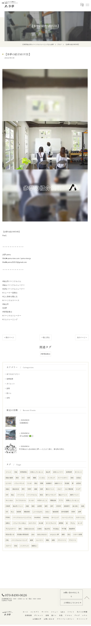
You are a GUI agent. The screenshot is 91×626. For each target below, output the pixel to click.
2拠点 (7, 489)
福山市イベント (18, 506)
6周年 (73, 511)
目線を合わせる (29, 528)
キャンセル (9, 500)
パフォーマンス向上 (19, 523)
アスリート (72, 540)
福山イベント (63, 495)
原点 (69, 534)
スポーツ (8, 546)
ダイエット (11, 384)
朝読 (33, 506)
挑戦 (63, 534)
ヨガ (23, 477)
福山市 (48, 472)
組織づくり (58, 483)
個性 (20, 528)
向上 (12, 511)
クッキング (51, 477)
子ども (73, 523)
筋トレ (9, 393)
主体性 (39, 528)
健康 (31, 540)
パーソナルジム (32, 495)
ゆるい (48, 511)
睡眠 (34, 477)
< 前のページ (9, 337)
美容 (17, 477)
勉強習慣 (55, 511)
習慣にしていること (72, 500)
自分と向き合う (42, 534)
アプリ (61, 500)
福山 (12, 495)
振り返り (75, 506)
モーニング (55, 517)
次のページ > (82, 337)
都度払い (34, 546)
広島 (7, 540)
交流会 (78, 477)
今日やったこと (42, 500)
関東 (41, 483)
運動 (47, 540)
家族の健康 (9, 477)
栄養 (53, 540)
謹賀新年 (67, 506)
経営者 (78, 483)
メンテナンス (24, 546)
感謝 (35, 489)
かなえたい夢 (54, 534)
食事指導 (10, 379)
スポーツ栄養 (77, 534)
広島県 (8, 506)
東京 (35, 483)
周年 (23, 489)
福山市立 (47, 528)
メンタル (42, 477)
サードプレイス (51, 523)
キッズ (80, 523)
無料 (46, 506)
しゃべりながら (38, 511)
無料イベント (74, 495)
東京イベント (50, 489)
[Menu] (87, 4)
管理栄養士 (23, 472)
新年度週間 (64, 511)
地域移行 (49, 483)
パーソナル (20, 495)
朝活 (41, 495)
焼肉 (72, 477)
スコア (78, 489)
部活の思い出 (10, 534)
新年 (51, 506)
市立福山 (56, 528)
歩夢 (79, 511)
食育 (28, 477)
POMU (8, 517)
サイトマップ (82, 619)
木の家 (41, 523)
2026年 (58, 506)
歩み (33, 534)
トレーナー (39, 540)
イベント (8, 472)
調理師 (61, 523)
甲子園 (64, 528)
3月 (7, 511)
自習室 (39, 506)
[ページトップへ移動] (86, 597)
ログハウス (32, 523)
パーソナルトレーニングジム (22, 517)
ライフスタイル (21, 500)
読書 (27, 506)
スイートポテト (63, 477)
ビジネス (8, 483)
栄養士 (8, 523)
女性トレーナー (58, 472)
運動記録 (53, 500)
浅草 (41, 489)
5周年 (29, 489)
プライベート (62, 540)
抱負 (82, 506)
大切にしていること (36, 472)
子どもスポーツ (11, 528)
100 (7, 495)
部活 (15, 546)
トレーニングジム (67, 517)
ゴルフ (59, 489)
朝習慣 (19, 511)
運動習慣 (27, 511)
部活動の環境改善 (23, 534)
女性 (8, 398)
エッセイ (31, 500)
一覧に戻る (45, 337)
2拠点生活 (15, 489)
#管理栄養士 (45, 354)
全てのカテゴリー (13, 374)
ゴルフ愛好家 (69, 489)
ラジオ (29, 483)
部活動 (67, 483)
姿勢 (8, 388)
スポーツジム (80, 517)
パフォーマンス (19, 483)
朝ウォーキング (51, 495)
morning (46, 517)
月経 (15, 472)
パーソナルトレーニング (19, 540)
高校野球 (72, 528)
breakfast (37, 517)
